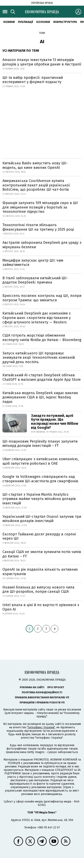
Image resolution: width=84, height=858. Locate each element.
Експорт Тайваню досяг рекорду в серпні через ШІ (39, 536)
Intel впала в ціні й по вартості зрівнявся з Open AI (40, 607)
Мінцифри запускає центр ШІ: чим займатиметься (32, 262)
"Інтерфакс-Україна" (41, 727)
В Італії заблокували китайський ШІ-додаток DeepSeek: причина (35, 280)
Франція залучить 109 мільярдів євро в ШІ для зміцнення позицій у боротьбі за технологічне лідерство (40, 207)
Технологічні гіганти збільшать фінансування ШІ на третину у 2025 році (38, 227)
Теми (42, 33)
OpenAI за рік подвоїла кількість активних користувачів (40, 571)
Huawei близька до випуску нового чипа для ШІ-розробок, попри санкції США (38, 589)
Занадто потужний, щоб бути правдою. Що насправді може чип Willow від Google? (54, 421)
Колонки (43, 22)
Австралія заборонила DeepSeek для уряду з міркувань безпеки (41, 244)
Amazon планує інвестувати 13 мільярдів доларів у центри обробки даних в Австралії (41, 62)
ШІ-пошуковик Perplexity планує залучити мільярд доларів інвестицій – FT (39, 443)
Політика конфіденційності (42, 692)
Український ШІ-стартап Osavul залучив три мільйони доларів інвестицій (41, 518)
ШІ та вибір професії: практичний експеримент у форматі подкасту (32, 79)
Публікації (25, 22)
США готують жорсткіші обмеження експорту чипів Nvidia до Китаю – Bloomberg (41, 337)
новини (9, 22)
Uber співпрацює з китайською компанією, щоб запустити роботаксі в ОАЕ (40, 461)
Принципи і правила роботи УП (42, 702)
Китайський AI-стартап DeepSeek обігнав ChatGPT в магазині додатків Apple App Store (41, 377)
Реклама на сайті (32, 687)
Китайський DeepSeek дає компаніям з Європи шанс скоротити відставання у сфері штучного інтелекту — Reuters (36, 317)
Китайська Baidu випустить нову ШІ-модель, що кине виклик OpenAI (35, 165)
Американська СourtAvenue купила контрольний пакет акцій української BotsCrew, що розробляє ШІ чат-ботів (36, 185)
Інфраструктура (65, 22)
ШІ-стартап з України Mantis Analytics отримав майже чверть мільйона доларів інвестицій (39, 498)
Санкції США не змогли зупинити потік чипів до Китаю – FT (41, 554)
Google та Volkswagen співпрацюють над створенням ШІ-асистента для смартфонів (40, 478)
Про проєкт (55, 687)
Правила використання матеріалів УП (42, 697)
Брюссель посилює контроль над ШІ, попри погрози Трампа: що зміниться (41, 297)
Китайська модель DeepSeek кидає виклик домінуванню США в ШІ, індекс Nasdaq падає (40, 397)
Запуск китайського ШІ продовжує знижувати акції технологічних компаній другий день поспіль (38, 357)
